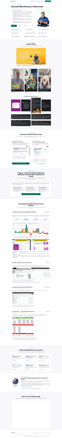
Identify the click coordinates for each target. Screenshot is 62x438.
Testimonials (20, 25)
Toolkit (25, 25)
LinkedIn (23, 388)
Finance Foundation (33, 1)
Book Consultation (48, 1)
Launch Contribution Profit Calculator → (21, 163)
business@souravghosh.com (28, 386)
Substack (33, 388)
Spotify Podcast (37, 388)
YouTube (29, 388)
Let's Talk (14, 25)
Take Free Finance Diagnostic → (41, 163)
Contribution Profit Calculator (40, 1)
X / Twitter (26, 388)
